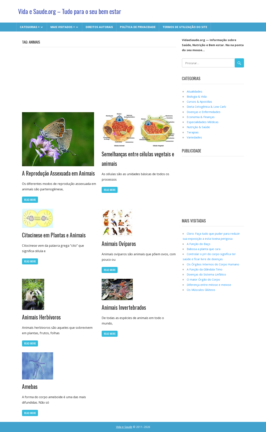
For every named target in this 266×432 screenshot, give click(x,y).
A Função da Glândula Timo (204, 269)
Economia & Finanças (201, 117)
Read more (30, 200)
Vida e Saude (124, 427)
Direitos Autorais (99, 27)
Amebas (30, 386)
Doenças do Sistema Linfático (206, 274)
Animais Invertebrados (124, 307)
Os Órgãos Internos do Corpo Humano (213, 264)
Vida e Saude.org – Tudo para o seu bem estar (69, 11)
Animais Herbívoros (41, 317)
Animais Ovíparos (119, 243)
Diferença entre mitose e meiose (209, 285)
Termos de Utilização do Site (185, 27)
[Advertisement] (99, 79)
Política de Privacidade (138, 27)
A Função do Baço (198, 244)
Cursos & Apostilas (199, 101)
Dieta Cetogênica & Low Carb (206, 106)
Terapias (193, 132)
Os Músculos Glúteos (201, 290)
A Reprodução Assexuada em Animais (58, 173)
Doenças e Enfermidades (203, 112)
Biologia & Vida (197, 96)
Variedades (194, 137)
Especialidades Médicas (202, 122)
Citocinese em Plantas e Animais (54, 235)
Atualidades (194, 91)
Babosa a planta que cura (203, 249)
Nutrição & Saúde (198, 127)
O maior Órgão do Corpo (203, 279)
